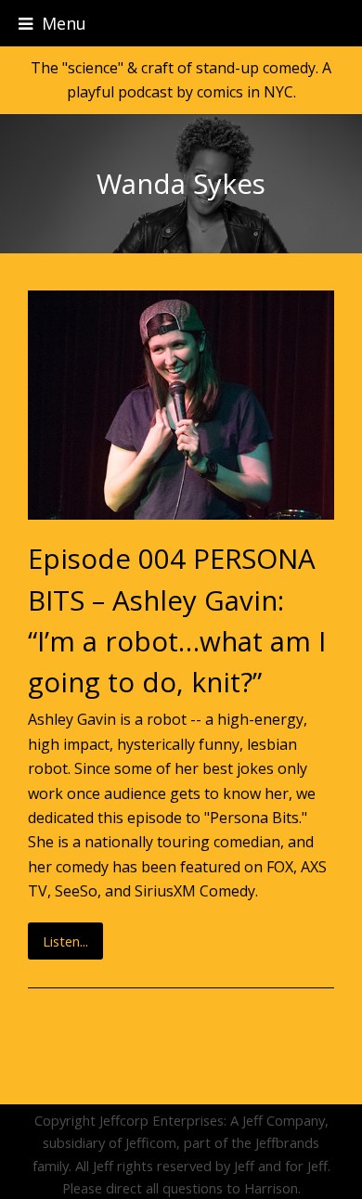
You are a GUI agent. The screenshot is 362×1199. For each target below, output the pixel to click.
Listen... (65, 941)
